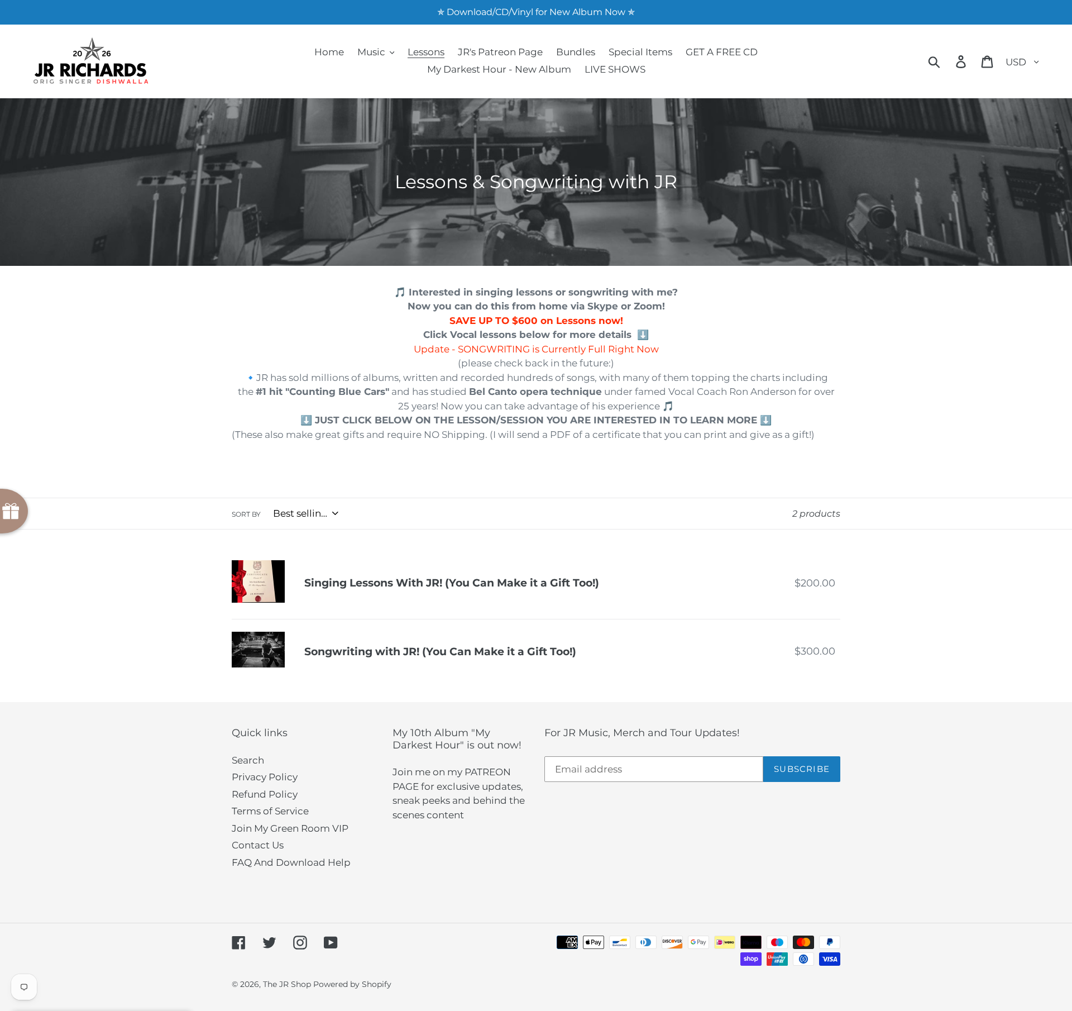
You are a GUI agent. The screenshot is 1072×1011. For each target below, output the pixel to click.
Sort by (246, 514)
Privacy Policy (265, 777)
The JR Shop (287, 984)
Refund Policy (265, 794)
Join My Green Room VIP (290, 828)
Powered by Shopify (352, 984)
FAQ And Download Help (291, 862)
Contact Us (258, 845)
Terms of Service (270, 811)
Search (248, 760)
